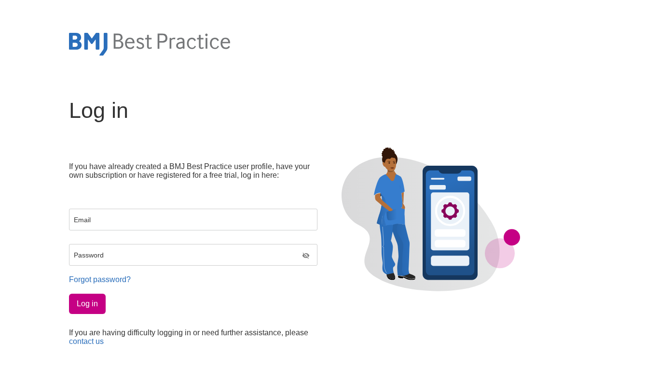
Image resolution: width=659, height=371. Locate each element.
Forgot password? (100, 279)
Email (82, 220)
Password (89, 255)
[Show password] (306, 256)
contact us (86, 341)
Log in (87, 304)
